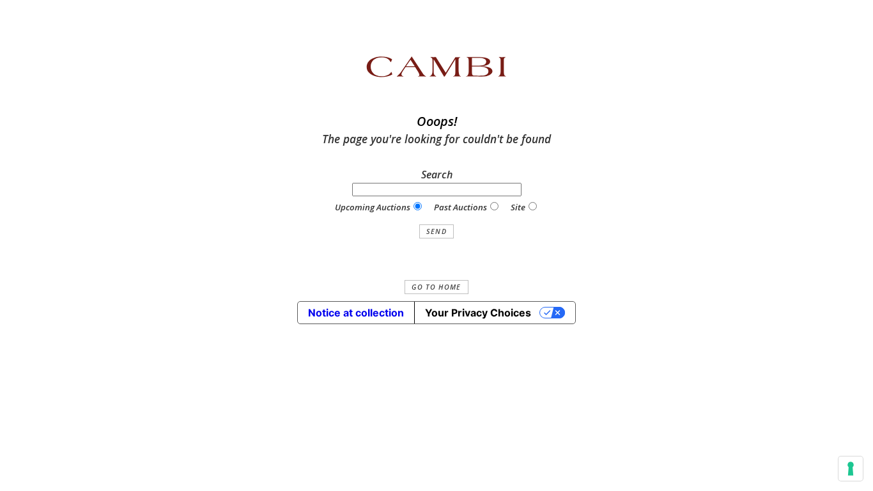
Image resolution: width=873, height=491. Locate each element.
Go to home (436, 287)
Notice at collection (356, 312)
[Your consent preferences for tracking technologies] (850, 468)
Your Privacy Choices (478, 312)
